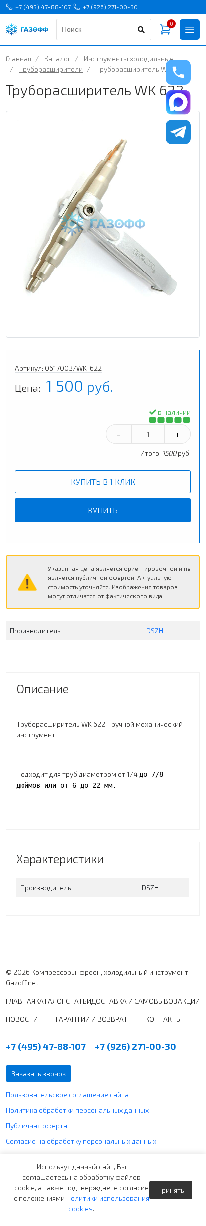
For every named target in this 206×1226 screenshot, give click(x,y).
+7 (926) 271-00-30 (110, 6)
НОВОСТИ (22, 1019)
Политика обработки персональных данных (77, 1110)
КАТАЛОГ (51, 1001)
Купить (103, 510)
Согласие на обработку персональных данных (81, 1141)
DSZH (155, 630)
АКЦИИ (189, 1001)
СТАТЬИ (79, 1001)
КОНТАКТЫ (164, 1019)
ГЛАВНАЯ (21, 1001)
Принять (171, 1190)
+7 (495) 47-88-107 (43, 6)
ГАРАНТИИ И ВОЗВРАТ (92, 1019)
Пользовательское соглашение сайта (67, 1094)
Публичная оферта (37, 1125)
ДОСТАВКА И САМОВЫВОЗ (135, 1001)
